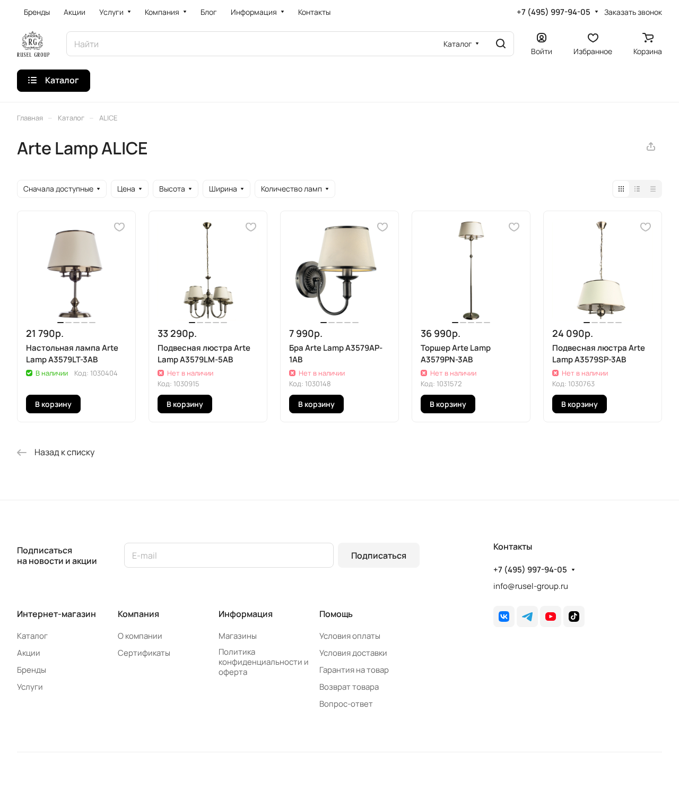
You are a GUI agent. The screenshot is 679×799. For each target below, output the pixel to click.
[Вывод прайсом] (653, 189)
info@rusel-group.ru (530, 586)
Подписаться (378, 555)
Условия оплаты (349, 635)
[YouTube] (550, 616)
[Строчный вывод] (637, 189)
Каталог (32, 635)
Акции (28, 652)
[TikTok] (574, 616)
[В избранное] (119, 227)
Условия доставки (353, 652)
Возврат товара (349, 686)
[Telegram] (527, 616)
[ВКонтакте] (504, 616)
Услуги (30, 686)
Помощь (336, 614)
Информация (246, 614)
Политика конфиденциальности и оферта (264, 662)
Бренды (31, 669)
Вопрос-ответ (346, 703)
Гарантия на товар (354, 669)
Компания (138, 614)
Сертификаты (144, 652)
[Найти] (501, 43)
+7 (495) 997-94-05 (553, 12)
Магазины (238, 635)
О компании (140, 635)
